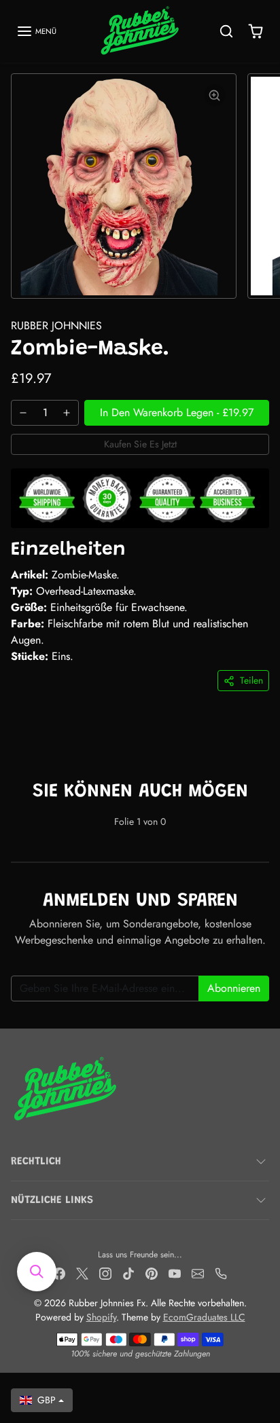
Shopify (101, 1317)
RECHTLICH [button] (36, 1161)
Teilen (251, 680)
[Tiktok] (128, 1272)
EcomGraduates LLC (204, 1317)
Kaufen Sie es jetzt (140, 444)
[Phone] (220, 1272)
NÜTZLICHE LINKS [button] (52, 1200)
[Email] (197, 1272)
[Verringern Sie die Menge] (23, 413)
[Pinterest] (151, 1272)
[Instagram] (105, 1272)
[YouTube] (174, 1272)
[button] (36, 31)
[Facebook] (59, 1272)
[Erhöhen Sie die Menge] (66, 413)
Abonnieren (233, 988)
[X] (82, 1272)
